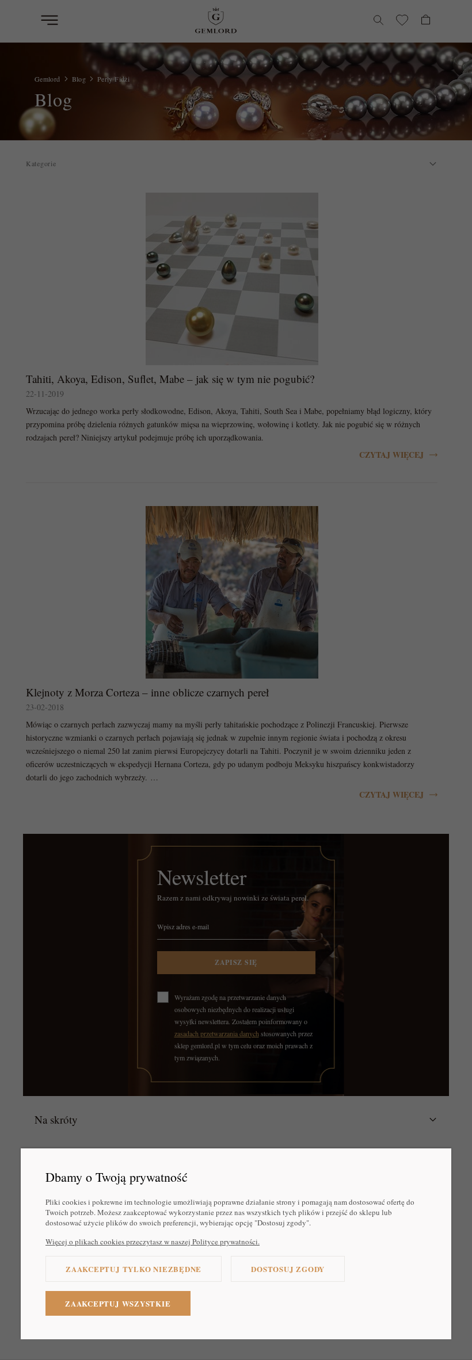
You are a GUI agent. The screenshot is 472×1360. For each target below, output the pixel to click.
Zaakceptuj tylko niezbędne (133, 1268)
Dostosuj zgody (288, 1268)
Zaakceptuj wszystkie (118, 1303)
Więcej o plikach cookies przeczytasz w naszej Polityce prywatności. (152, 1241)
